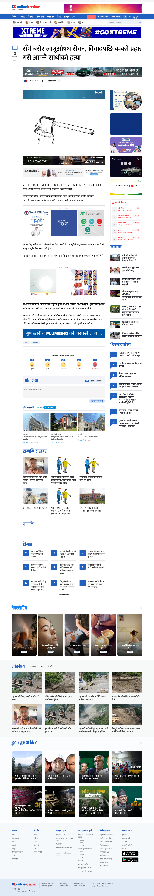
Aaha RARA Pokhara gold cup (65, 848)
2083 (81, 858)
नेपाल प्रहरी (35, 342)
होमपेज (14, 17)
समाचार (22, 17)
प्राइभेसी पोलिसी (127, 845)
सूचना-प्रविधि (38, 852)
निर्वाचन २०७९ (104, 852)
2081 (81, 843)
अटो (35, 849)
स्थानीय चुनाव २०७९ (106, 849)
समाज (13, 835)
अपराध (31, 22)
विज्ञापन (124, 842)
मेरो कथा (80, 861)
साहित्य (14, 842)
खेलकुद (66, 17)
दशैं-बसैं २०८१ (104, 866)
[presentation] (99, 407)
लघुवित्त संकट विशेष (106, 838)
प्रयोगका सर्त (126, 838)
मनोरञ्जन (50, 17)
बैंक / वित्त (37, 845)
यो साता (42, 667)
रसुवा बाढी (19, 22)
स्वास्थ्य (118, 16)
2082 (82, 846)
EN (125, 16)
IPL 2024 (59, 844)
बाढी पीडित (61, 22)
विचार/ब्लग (15, 838)
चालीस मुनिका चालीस (85, 849)
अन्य (73, 17)
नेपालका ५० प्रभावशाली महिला (85, 836)
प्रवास (13, 856)
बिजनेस (30, 17)
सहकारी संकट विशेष (106, 835)
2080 (82, 840)
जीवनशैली (40, 17)
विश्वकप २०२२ (104, 862)
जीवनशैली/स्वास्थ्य (17, 852)
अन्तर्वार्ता (14, 845)
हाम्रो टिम (124, 835)
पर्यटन (36, 838)
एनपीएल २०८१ (60, 835)
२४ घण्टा (33, 667)
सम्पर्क (124, 849)
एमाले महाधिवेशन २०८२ (107, 859)
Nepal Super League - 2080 (64, 854)
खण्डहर (73, 22)
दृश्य (83, 22)
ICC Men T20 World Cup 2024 (64, 839)
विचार (59, 17)
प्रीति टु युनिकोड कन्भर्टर (85, 868)
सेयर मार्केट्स (104, 16)
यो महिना (51, 667)
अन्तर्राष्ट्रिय (15, 859)
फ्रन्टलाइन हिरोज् (83, 864)
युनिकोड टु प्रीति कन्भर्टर (85, 871)
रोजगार (36, 842)
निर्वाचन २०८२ (104, 856)
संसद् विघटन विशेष (106, 842)
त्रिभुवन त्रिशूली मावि (45, 22)
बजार (35, 835)
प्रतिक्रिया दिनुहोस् (97, 401)
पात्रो (92, 16)
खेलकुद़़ (14, 849)
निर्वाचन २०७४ (104, 845)
